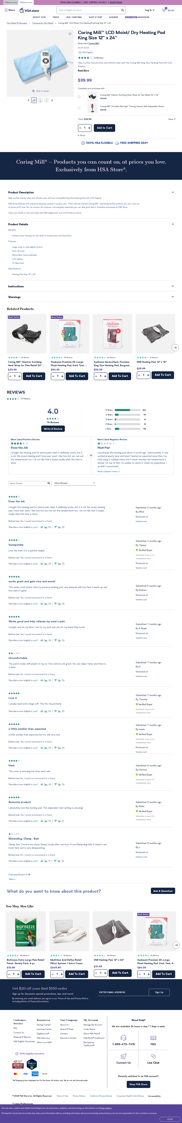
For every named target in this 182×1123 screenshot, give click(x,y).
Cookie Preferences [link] (22, 1104)
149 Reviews (111, 955)
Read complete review (108, 471)
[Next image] (52, 100)
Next (12, 879)
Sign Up (159, 992)
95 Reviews (68, 357)
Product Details (18, 224)
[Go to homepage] (30, 10)
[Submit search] (122, 10)
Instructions (16, 286)
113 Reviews (25, 357)
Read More (83, 70)
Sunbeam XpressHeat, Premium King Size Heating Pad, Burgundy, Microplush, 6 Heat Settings (112, 364)
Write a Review (53, 429)
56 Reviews (111, 357)
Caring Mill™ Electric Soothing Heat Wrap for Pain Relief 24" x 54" (129, 95)
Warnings (14, 297)
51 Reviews (154, 357)
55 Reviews (68, 955)
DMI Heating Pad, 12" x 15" (152, 362)
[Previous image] (28, 100)
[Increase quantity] (89, 128)
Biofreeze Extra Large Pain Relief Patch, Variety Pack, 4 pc (25, 962)
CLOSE (170, 1119)
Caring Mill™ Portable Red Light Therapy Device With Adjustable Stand (132, 106)
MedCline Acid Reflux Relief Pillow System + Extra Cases (66, 962)
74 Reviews (98, 58)
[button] (26, 334)
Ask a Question (163, 891)
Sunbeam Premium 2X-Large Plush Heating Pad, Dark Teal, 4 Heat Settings (69, 364)
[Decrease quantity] (80, 128)
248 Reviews (24, 955)
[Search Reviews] (48, 483)
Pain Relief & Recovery (17, 23)
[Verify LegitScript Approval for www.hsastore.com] (32, 1064)
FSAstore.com (11, 2)
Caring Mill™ (94, 43)
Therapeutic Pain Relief (42, 23)
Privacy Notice (105, 1108)
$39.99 (85, 80)
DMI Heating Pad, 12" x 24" (109, 960)
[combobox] (91, 10)
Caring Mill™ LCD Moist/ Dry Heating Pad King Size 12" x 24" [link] (84, 23)
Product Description (21, 192)
